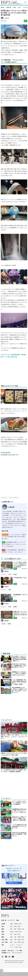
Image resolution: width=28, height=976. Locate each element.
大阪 (15, 937)
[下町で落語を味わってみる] (14, 584)
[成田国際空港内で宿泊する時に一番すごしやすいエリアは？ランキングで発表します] (14, 812)
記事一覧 (9, 7)
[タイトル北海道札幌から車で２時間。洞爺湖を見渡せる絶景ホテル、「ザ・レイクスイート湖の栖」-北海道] (14, 682)
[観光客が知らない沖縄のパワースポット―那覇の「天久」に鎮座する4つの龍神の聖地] (14, 819)
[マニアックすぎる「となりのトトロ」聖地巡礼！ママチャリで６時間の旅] (14, 804)
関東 (3, 929)
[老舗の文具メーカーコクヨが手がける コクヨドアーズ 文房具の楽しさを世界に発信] (14, 618)
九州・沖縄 (4, 942)
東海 (3, 931)
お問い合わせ (10, 950)
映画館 (15, 606)
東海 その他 (18, 931)
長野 (15, 929)
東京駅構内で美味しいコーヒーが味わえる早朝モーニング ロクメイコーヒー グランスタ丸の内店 (14, 544)
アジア (12, 947)
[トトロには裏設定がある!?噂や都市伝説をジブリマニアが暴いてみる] (14, 827)
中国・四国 (4, 939)
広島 (11, 939)
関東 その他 (21, 929)
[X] (3, 957)
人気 (10, 574)
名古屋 (12, 931)
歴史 (10, 589)
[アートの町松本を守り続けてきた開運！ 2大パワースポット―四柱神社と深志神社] (14, 765)
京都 (11, 937)
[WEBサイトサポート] (14, 865)
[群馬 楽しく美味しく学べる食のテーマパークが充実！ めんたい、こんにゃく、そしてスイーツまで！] (14, 730)
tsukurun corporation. (18, 962)
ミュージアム (14, 497)
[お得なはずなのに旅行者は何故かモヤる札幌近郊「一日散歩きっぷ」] (14, 835)
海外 (3, 945)
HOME (2, 7)
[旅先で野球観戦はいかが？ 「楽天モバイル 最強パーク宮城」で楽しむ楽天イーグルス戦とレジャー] (14, 690)
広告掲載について (6, 952)
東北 (3, 926)
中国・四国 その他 (19, 939)
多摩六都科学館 (6, 452)
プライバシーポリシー (17, 952)
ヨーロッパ (19, 945)
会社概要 (4, 950)
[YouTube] (13, 957)
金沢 (11, 934)
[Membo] (14, 888)
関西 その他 (21, 937)
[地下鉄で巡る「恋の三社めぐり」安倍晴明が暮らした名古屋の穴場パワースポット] (14, 666)
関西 (3, 937)
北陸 (3, 934)
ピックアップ (11, 920)
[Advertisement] (14, 370)
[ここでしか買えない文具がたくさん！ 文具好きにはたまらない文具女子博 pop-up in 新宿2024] (14, 568)
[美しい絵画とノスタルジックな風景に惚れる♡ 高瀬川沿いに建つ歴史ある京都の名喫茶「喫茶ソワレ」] (14, 659)
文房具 (15, 574)
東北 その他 (17, 926)
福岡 (11, 942)
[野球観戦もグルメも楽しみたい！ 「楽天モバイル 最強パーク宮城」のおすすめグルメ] (14, 674)
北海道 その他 (17, 923)
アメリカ (12, 945)
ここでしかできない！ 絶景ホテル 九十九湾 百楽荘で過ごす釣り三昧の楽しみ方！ (14, 536)
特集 (17, 920)
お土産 (3, 623)
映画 (10, 606)
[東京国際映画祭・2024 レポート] (14, 601)
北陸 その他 (17, 934)
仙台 (11, 926)
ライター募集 (19, 950)
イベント (4, 497)
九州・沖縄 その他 (19, 942)
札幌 (11, 923)
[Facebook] (6, 957)
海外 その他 (18, 947)
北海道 (3, 923)
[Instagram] (9, 957)
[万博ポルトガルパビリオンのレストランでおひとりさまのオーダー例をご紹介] (14, 748)
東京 (25, 20)
